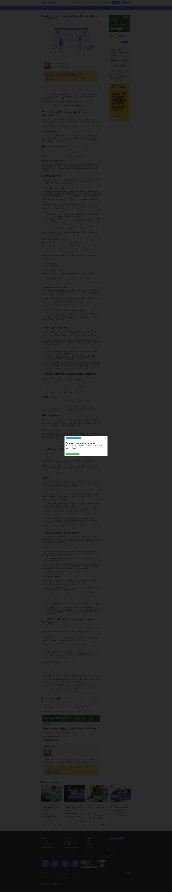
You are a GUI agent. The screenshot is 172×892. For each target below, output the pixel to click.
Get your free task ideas (73, 454)
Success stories (88, 2)
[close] (105, 438)
